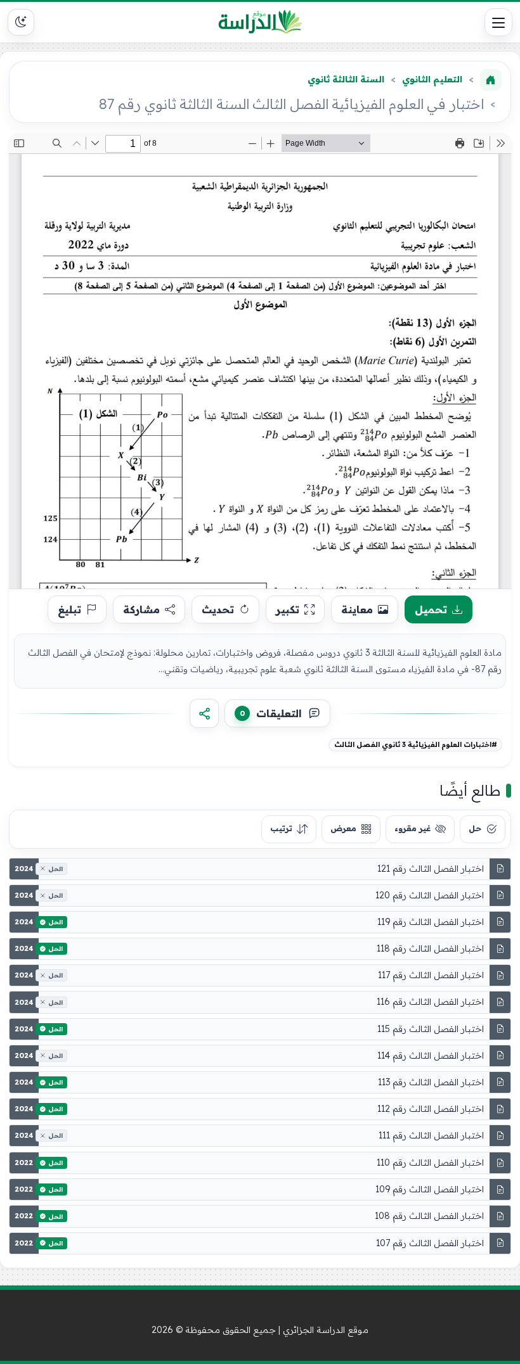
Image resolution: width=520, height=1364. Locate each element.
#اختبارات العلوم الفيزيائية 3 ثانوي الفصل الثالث (415, 744)
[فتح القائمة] (498, 22)
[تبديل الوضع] (21, 22)
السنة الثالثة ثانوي (346, 79)
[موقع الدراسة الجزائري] (260, 22)
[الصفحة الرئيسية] (491, 80)
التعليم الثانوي (432, 79)
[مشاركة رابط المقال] (204, 713)
